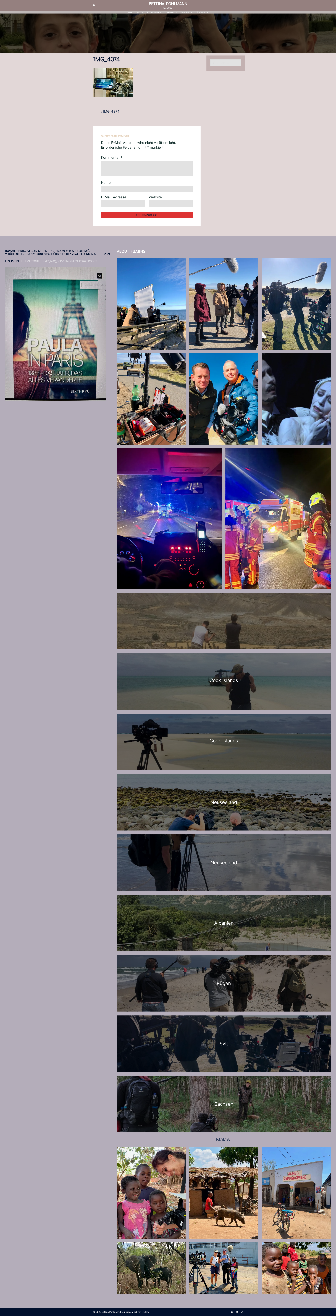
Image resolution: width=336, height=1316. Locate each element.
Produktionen (153, 12)
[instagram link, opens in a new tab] (242, 1312)
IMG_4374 (111, 111)
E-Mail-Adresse (113, 197)
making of (170, 12)
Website (155, 197)
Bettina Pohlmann (168, 3)
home (130, 12)
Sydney (145, 1312)
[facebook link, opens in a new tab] (232, 1312)
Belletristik (185, 12)
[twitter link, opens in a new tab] (237, 1312)
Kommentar (111, 157)
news (138, 12)
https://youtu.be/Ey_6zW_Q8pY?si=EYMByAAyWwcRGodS (59, 261)
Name (106, 183)
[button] (94, 5)
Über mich (200, 12)
